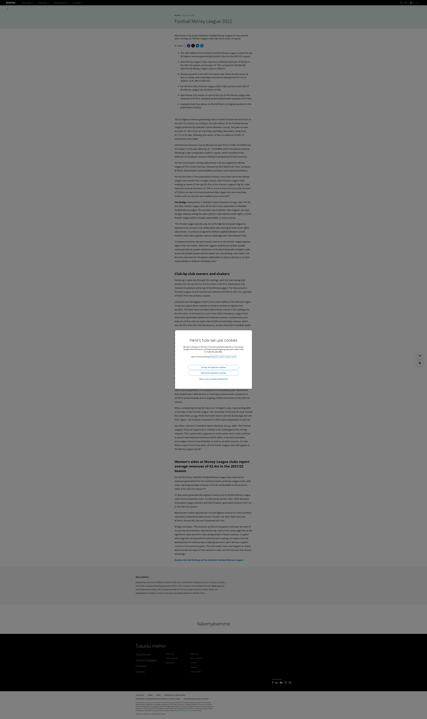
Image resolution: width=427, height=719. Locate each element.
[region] (213, 359)
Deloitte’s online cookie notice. (223, 356)
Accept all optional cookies (213, 367)
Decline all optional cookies (213, 373)
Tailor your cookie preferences (213, 379)
